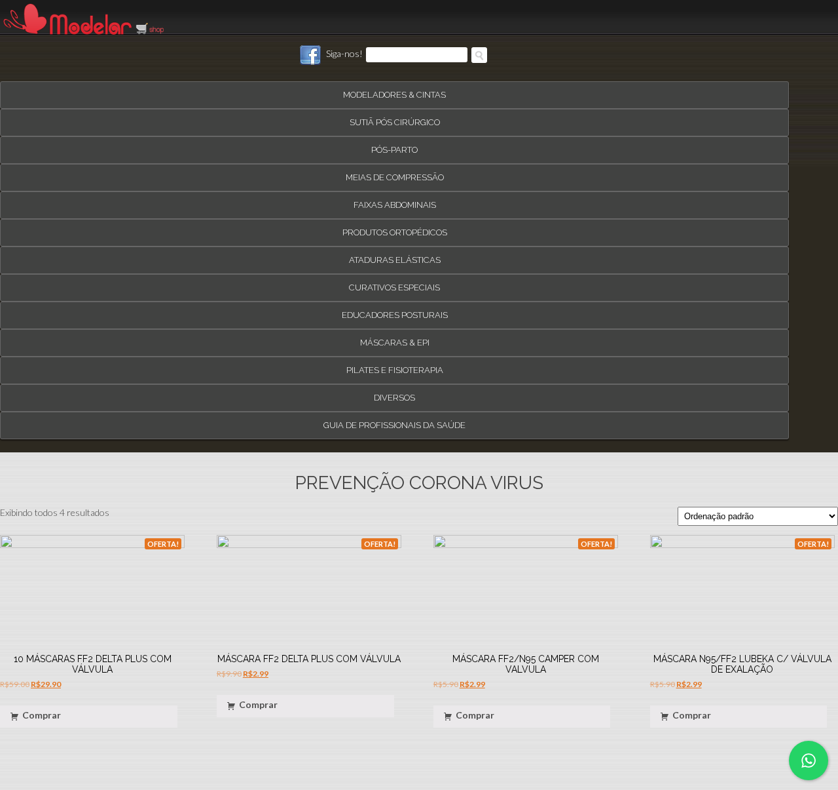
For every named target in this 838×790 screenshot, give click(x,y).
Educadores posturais (395, 309)
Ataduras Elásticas (395, 254)
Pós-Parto (394, 144)
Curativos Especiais (394, 281)
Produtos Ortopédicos (394, 226)
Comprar (41, 709)
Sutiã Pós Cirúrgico (395, 116)
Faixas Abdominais (395, 199)
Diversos (394, 392)
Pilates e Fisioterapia (394, 364)
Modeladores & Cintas (394, 89)
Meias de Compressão (395, 171)
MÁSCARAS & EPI (394, 337)
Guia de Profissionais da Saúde (394, 419)
